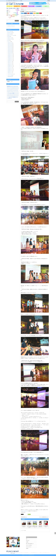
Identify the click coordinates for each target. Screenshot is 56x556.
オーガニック (10, 88)
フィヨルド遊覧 (11, 93)
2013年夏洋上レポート (10, 65)
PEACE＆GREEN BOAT (14, 86)
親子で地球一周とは (9, 6)
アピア (7, 87)
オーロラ (13, 88)
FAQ (26, 538)
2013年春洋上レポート (10, 66)
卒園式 (14, 97)
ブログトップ (8, 41)
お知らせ (8, 40)
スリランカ (14, 90)
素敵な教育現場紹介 (10, 76)
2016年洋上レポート (10, 61)
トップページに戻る (23, 530)
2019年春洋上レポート (10, 55)
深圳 (11, 98)
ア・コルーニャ (10, 87)
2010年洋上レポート (10, 71)
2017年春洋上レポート (10, 60)
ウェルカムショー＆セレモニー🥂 (11, 25)
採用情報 (27, 548)
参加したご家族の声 (9, 31)
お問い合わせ (27, 540)
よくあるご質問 (39, 6)
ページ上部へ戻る (55, 533)
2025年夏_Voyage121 (10, 46)
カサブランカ (16, 88)
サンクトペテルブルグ (15, 89)
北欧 (11, 97)
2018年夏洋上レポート (10, 56)
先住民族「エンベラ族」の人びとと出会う (35, 527)
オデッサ (16, 87)
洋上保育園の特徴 (24, 6)
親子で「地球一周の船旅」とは (29, 543)
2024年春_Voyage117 (10, 50)
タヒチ (17, 90)
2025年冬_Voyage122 (10, 45)
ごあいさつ (45, 6)
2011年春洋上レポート (10, 70)
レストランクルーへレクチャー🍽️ (11, 26)
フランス (15, 93)
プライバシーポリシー (28, 546)
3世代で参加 (8, 36)
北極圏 (10, 97)
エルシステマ (13, 87)
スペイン (11, 90)
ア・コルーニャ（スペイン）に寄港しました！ (29, 527)
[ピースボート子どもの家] (14, 4)
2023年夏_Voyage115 (10, 51)
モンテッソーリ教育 (31, 6)
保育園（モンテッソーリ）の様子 (11, 35)
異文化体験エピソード (17, 6)
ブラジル (13, 94)
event (8, 86)
